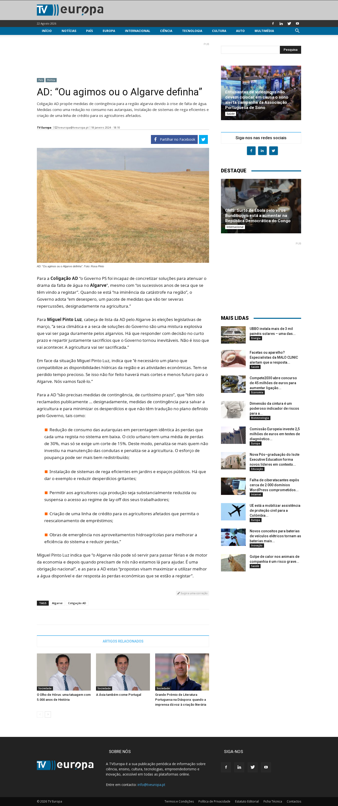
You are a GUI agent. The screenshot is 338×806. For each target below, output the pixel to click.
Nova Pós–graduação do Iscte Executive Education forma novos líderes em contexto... (274, 459)
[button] (297, 31)
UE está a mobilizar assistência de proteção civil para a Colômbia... (275, 510)
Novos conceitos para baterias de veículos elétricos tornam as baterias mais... (275, 536)
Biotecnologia (260, 418)
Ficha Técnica (273, 801)
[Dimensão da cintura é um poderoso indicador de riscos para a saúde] (233, 409)
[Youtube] (297, 23)
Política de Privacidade (214, 801)
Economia (257, 392)
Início (47, 31)
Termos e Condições (179, 801)
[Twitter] (289, 23)
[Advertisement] (123, 58)
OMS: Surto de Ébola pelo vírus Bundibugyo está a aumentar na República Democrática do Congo (257, 215)
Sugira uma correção (194, 593)
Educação (257, 469)
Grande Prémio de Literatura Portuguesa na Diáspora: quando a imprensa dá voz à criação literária (180, 699)
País (89, 31)
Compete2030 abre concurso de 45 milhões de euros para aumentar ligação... (273, 383)
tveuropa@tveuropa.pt (73, 127)
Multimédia (264, 31)
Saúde (231, 113)
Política (51, 80)
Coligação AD (77, 603)
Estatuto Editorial (247, 801)
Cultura (219, 31)
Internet (256, 494)
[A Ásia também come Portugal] (123, 672)
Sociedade (44, 688)
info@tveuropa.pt (151, 784)
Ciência (166, 31)
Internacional (137, 31)
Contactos (294, 801)
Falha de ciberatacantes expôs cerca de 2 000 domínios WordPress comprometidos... (274, 485)
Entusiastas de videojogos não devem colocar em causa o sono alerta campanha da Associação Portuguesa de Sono (256, 99)
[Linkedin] (281, 23)
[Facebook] (273, 23)
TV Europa (44, 127)
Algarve (57, 603)
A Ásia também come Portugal (118, 695)
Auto (240, 31)
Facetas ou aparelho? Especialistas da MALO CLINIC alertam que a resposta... (274, 357)
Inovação (257, 545)
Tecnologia (192, 31)
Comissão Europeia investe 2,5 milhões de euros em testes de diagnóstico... (275, 434)
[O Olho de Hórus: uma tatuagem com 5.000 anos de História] (64, 672)
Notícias (69, 31)
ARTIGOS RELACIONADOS (123, 641)
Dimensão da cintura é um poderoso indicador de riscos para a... (274, 408)
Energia (256, 338)
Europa (109, 31)
